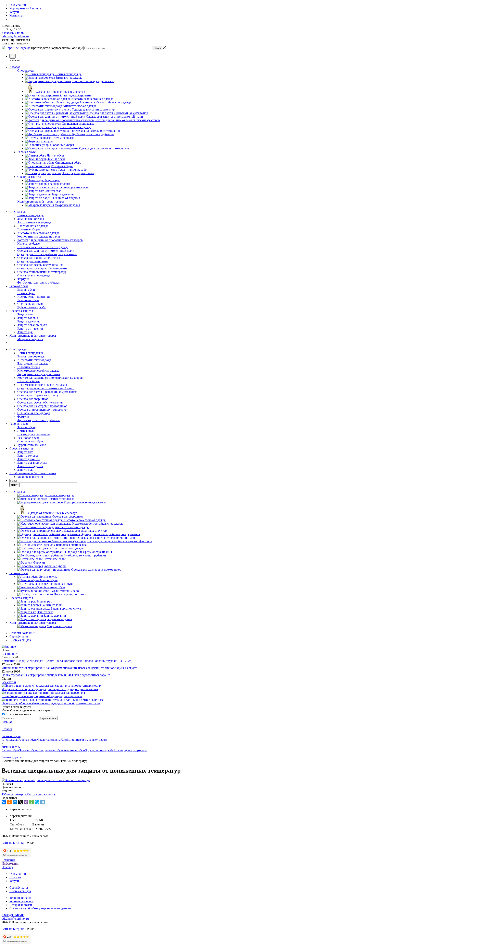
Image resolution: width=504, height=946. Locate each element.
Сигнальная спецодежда (33, 275)
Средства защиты (21, 310)
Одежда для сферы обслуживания (40, 264)
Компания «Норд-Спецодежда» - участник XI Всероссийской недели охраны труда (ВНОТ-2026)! (67, 660)
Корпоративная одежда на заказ (38, 236)
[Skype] (37, 802)
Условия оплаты (20, 897)
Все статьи (9, 682)
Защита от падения (30, 328)
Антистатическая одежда (34, 222)
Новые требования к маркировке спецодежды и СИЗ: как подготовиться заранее (56, 675)
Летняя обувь (26, 293)
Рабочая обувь (18, 286)
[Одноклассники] (9, 802)
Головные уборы (28, 229)
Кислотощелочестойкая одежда (38, 233)
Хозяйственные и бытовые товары (32, 335)
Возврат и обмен (20, 904)
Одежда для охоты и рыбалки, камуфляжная (47, 254)
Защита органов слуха (32, 325)
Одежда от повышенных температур (42, 272)
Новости (15, 877)
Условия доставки (21, 901)
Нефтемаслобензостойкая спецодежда (42, 247)
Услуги (14, 880)
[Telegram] (42, 802)
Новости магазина (18, 714)
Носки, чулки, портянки (33, 296)
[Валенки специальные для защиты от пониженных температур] (46, 780)
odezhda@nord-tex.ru (15, 36)
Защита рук (25, 332)
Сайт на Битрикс (13, 842)
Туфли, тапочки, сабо (31, 307)
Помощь (7, 867)
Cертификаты (18, 887)
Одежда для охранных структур (38, 257)
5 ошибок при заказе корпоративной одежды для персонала (42, 696)
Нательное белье (28, 243)
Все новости (10, 653)
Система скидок (20, 891)
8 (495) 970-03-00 (13, 32)
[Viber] (26, 802)
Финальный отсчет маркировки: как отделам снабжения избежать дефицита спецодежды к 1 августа (69, 668)
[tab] (255, 809)
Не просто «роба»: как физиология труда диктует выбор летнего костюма (51, 703)
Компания (8, 860)
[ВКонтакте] (4, 802)
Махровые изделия (30, 339)
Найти (14, 484)
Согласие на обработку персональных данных (40, 908)
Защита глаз (25, 314)
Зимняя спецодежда (30, 218)
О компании (17, 873)
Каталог (14, 67)
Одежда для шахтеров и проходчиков (42, 268)
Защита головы (27, 318)
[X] (20, 802)
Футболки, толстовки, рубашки (38, 282)
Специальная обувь (30, 303)
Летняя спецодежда (30, 215)
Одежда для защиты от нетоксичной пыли (45, 250)
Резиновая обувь (28, 300)
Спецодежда (17, 211)
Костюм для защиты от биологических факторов (50, 240)
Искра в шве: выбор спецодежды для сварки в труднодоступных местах (50, 689)
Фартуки (23, 279)
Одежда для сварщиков (32, 261)
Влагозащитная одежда (32, 226)
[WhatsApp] (31, 802)
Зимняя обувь (26, 289)
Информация (10, 863)
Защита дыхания (28, 321)
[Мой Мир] (15, 802)
